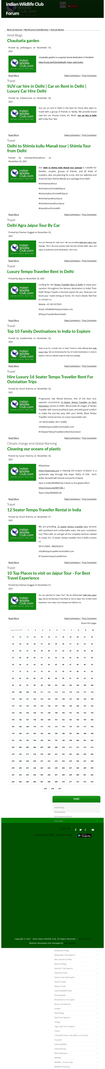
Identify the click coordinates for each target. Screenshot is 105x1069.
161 (56, 720)
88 (49, 678)
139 (70, 706)
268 (49, 782)
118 (92, 692)
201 (84, 740)
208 (49, 747)
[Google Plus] (85, 828)
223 (70, 754)
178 (92, 727)
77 (56, 671)
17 (56, 637)
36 (20, 651)
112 (49, 692)
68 (77, 664)
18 (63, 637)
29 (56, 644)
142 (92, 706)
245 (56, 768)
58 (92, 658)
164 (77, 720)
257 (56, 775)
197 (56, 740)
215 (13, 754)
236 (77, 761)
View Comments (72, 75)
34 (92, 644)
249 (84, 768)
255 (41, 775)
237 (84, 761)
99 (42, 685)
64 (49, 664)
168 (20, 727)
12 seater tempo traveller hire (72, 526)
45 (85, 651)
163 (70, 720)
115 (70, 692)
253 (27, 775)
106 (92, 685)
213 (84, 747)
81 (85, 671)
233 (56, 761)
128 (77, 699)
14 (34, 637)
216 (20, 754)
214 (92, 747)
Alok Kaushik (70, 943)
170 (34, 727)
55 (70, 658)
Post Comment (89, 75)
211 (70, 747)
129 (84, 699)
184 (49, 733)
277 (59, 789)
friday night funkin (75, 62)
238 (92, 761)
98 (34, 685)
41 (56, 651)
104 (77, 685)
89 (56, 678)
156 (20, 720)
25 (27, 644)
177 (84, 727)
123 (41, 699)
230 (34, 761)
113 (56, 692)
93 (85, 678)
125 (56, 699)
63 (42, 664)
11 (13, 637)
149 (56, 713)
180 (20, 733)
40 (49, 651)
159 (41, 720)
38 (34, 651)
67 (70, 664)
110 (34, 692)
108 (20, 692)
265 (27, 782)
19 (70, 637)
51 (42, 658)
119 (13, 699)
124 (49, 699)
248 (77, 768)
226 (92, 754)
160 (49, 720)
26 (34, 644)
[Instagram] (96, 828)
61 (27, 664)
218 (34, 754)
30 (63, 644)
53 (56, 658)
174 (63, 727)
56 (77, 658)
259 (70, 775)
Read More (13, 75)
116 (77, 692)
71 (13, 671)
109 (27, 692)
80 (77, 671)
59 (13, 664)
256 (49, 775)
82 (92, 671)
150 (63, 713)
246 (63, 768)
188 (77, 733)
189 (84, 733)
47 (13, 658)
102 (63, 685)
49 (27, 658)
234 (63, 761)
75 (42, 671)
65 (56, 664)
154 (92, 713)
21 (85, 637)
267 (41, 782)
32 (77, 644)
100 (49, 685)
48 (20, 658)
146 (34, 713)
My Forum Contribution (36, 29)
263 (13, 782)
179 (13, 733)
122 (34, 699)
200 (77, 740)
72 (20, 671)
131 (13, 706)
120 (20, 699)
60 (20, 664)
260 (77, 775)
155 (13, 720)
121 (27, 699)
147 (41, 713)
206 (34, 747)
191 (13, 740)
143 (13, 713)
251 (13, 775)
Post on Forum (14, 29)
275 (45, 789)
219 (41, 754)
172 (49, 727)
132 (20, 706)
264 (20, 782)
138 (63, 706)
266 (34, 782)
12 (20, 637)
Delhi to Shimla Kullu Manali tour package (62, 167)
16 (49, 637)
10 (93, 630)
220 (49, 754)
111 (41, 692)
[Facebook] (75, 828)
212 (77, 747)
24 (20, 644)
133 (27, 706)
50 (34, 658)
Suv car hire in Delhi (87, 115)
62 (34, 664)
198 (63, 740)
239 (13, 768)
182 (34, 733)
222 (63, 754)
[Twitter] (80, 828)
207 (41, 747)
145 (27, 713)
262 (92, 775)
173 (56, 727)
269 (56, 782)
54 (63, 658)
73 (27, 671)
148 (49, 713)
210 (63, 747)
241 (27, 768)
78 (63, 671)
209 (56, 747)
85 (27, 678)
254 (34, 775)
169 (27, 727)
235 (70, 761)
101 (56, 685)
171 (41, 727)
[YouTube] (92, 828)
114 (63, 692)
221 (56, 754)
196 (49, 740)
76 (49, 671)
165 (84, 720)
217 (27, 754)
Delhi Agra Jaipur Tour (88, 243)
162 (63, 720)
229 (27, 761)
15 (42, 637)
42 (63, 651)
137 (56, 706)
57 (85, 658)
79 (70, 671)
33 (85, 644)
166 (92, 720)
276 (52, 789)
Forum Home (57, 29)
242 (34, 768)
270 (63, 782)
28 (49, 644)
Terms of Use (84, 939)
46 (92, 651)
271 (70, 782)
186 (63, 733)
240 (20, 768)
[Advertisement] (52, 867)
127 (70, 699)
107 (13, 692)
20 (77, 637)
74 (34, 671)
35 (13, 651)
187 (70, 733)
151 (70, 713)
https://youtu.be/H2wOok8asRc (53, 62)
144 (20, 713)
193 (27, 740)
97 (27, 685)
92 (77, 678)
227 (13, 761)
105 (84, 685)
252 (20, 775)
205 (27, 747)
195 (41, 740)
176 (77, 727)
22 (92, 637)
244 (49, 768)
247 (70, 768)
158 (34, 720)
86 (34, 678)
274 (92, 782)
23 (13, 644)
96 (20, 685)
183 (41, 733)
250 (92, 768)
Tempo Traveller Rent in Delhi (68, 284)
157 (27, 720)
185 (56, 733)
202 (92, 740)
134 (34, 706)
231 (41, 761)
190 (92, 733)
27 (42, 644)
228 (20, 761)
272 (77, 782)
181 (27, 733)
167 (13, 727)
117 (84, 692)
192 (20, 740)
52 (49, 658)
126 (63, 699)
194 (34, 740)
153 (84, 713)
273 (84, 782)
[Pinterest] (89, 828)
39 (42, 651)
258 (63, 775)
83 (13, 678)
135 (41, 706)
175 (70, 727)
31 (70, 644)
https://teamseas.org (49, 470)
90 (63, 678)
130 (92, 699)
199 (70, 740)
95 (13, 685)
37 (27, 651)
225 (84, 754)
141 (84, 706)
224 (77, 754)
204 (20, 747)
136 (49, 706)
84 (20, 678)
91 (70, 678)
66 (63, 664)
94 (92, 678)
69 (85, 664)
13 (27, 637)
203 (13, 747)
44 (77, 651)
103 (70, 685)
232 (49, 761)
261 (84, 775)
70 (92, 664)
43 (70, 651)
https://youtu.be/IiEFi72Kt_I (52, 487)
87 (42, 678)
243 (41, 768)
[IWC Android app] (87, 835)
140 (77, 706)
